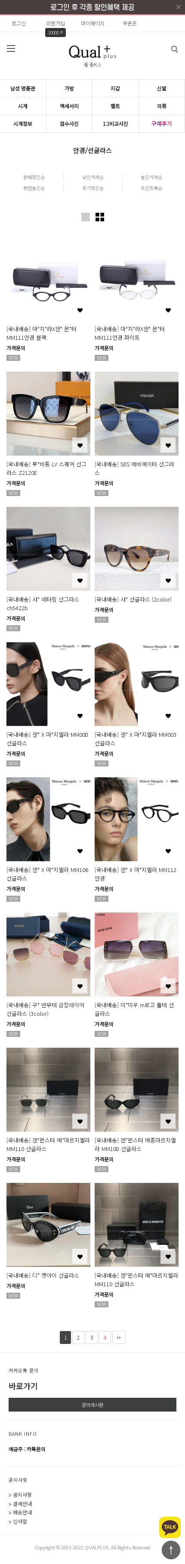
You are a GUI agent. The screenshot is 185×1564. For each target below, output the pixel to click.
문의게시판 (92, 1404)
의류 (161, 105)
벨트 (115, 105)
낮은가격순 (93, 177)
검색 (174, 49)
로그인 (19, 23)
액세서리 (69, 105)
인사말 (20, 1521)
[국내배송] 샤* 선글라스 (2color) (133, 599)
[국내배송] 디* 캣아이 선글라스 (42, 1275)
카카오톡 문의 (24, 1370)
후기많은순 (93, 188)
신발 (161, 88)
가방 (69, 88)
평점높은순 (34, 188)
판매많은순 (34, 177)
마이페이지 (93, 23)
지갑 (115, 88)
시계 (23, 105)
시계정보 (22, 123)
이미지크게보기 (85, 217)
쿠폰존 (130, 23)
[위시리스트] (79, 309)
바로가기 (23, 1385)
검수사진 (69, 123)
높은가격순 (151, 177)
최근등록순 (151, 188)
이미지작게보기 (99, 217)
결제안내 (22, 1503)
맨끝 (118, 1337)
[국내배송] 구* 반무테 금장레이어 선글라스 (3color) (45, 1009)
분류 (10, 48)
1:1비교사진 (115, 123)
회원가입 (55, 23)
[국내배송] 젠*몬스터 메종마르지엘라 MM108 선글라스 (135, 1144)
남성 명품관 (22, 88)
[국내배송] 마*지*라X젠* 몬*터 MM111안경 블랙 (41, 333)
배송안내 (22, 1512)
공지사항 (18, 1479)
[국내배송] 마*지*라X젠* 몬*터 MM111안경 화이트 (130, 333)
